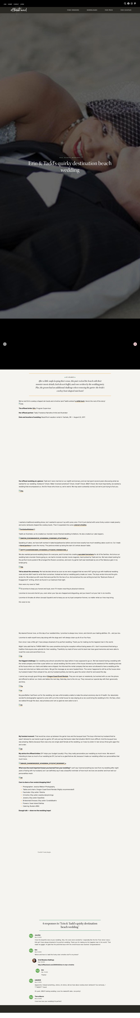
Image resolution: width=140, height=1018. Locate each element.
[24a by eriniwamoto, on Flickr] (21, 491)
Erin (34, 408)
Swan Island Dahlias (37, 803)
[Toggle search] (125, 3)
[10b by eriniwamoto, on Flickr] (21, 567)
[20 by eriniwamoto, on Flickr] (20, 749)
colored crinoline (80, 525)
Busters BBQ (34, 806)
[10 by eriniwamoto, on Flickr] (20, 656)
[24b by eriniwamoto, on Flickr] (21, 404)
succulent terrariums (86, 554)
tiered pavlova (25, 545)
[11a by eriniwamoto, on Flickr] (21, 686)
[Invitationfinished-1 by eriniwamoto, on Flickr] (27, 529)
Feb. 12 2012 (38, 982)
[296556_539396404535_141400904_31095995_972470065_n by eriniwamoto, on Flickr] (43, 538)
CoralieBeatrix (51, 800)
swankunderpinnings (45, 795)
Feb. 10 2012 (38, 937)
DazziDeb (40, 798)
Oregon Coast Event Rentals (57, 676)
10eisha (42, 792)
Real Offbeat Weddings (70, 157)
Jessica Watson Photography (44, 786)
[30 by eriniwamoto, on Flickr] (20, 778)
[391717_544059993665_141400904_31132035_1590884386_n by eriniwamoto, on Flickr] (43, 550)
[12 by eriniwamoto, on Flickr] (20, 589)
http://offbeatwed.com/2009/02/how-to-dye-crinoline (56, 965)
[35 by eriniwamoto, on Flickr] (20, 705)
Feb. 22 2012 (38, 998)
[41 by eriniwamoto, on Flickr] (20, 691)
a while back (80, 401)
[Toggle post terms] (135, 344)
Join (5, 4)
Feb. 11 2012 (44, 972)
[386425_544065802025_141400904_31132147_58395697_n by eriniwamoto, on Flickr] (42, 763)
